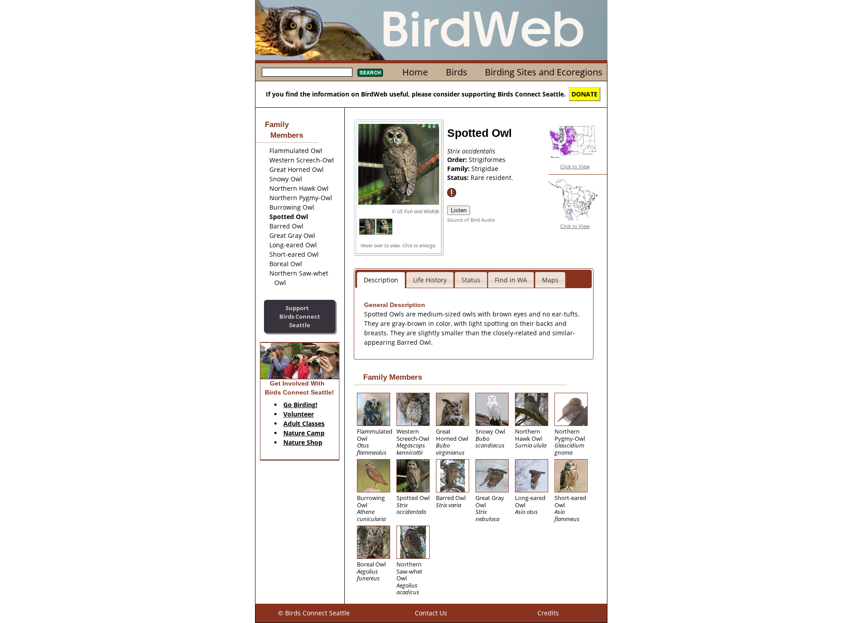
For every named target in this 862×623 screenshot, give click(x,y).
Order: (458, 159)
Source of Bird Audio (471, 219)
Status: (459, 177)
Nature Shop (302, 442)
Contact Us (431, 613)
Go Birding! (300, 404)
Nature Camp (304, 433)
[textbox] (307, 72)
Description (381, 280)
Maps (550, 280)
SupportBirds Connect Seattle (299, 316)
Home (415, 72)
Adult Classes (304, 423)
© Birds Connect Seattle (314, 613)
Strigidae (484, 168)
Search (370, 73)
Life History (430, 280)
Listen (458, 210)
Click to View (575, 166)
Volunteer (298, 414)
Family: (459, 168)
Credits (548, 613)
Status (471, 280)
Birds (456, 72)
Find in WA (511, 280)
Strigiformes (487, 159)
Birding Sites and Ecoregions (544, 72)
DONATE (585, 94)
